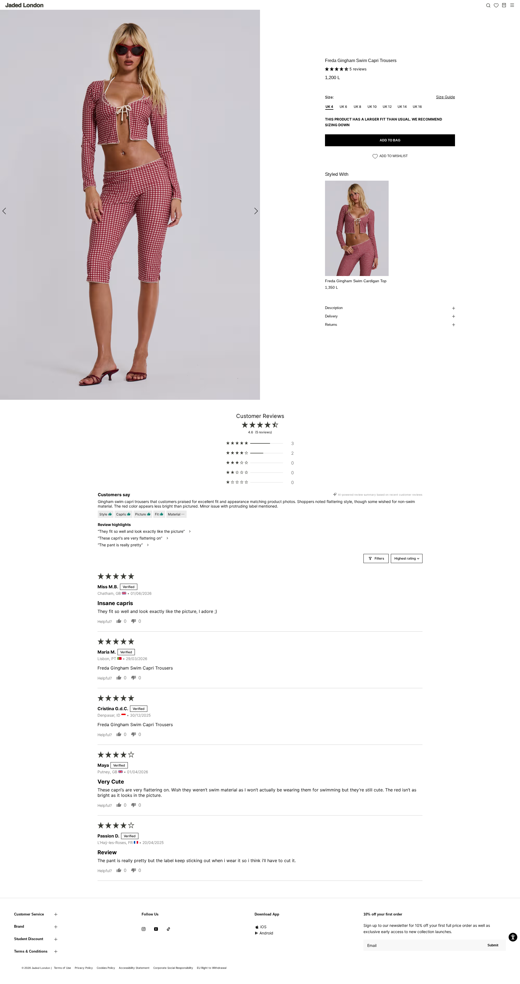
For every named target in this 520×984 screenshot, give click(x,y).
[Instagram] (143, 928)
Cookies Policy (106, 967)
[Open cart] (504, 5)
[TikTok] (168, 928)
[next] (255, 211)
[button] (337, 69)
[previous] (4, 211)
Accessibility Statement (134, 967)
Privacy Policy (84, 967)
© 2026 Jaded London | (37, 967)
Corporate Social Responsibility (173, 967)
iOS (263, 926)
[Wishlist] (496, 5)
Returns (331, 325)
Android (266, 933)
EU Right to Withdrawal (211, 967)
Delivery (331, 316)
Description (334, 308)
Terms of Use (62, 967)
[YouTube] (156, 928)
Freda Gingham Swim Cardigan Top (355, 281)
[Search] (488, 5)
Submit (492, 945)
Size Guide (445, 97)
